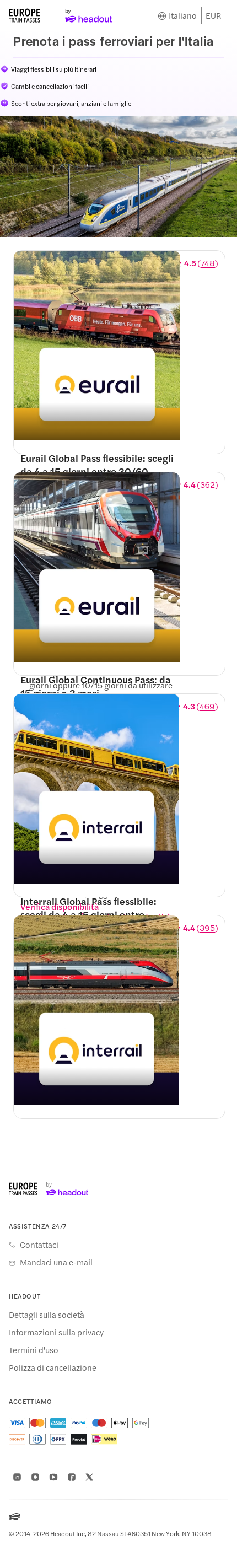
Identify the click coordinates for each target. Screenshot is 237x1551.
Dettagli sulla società (46, 1314)
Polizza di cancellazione (52, 1367)
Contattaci (39, 1244)
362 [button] (207, 484)
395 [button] (207, 927)
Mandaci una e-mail (56, 1262)
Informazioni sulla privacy (56, 1332)
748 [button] (208, 262)
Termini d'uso (33, 1349)
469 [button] (207, 706)
